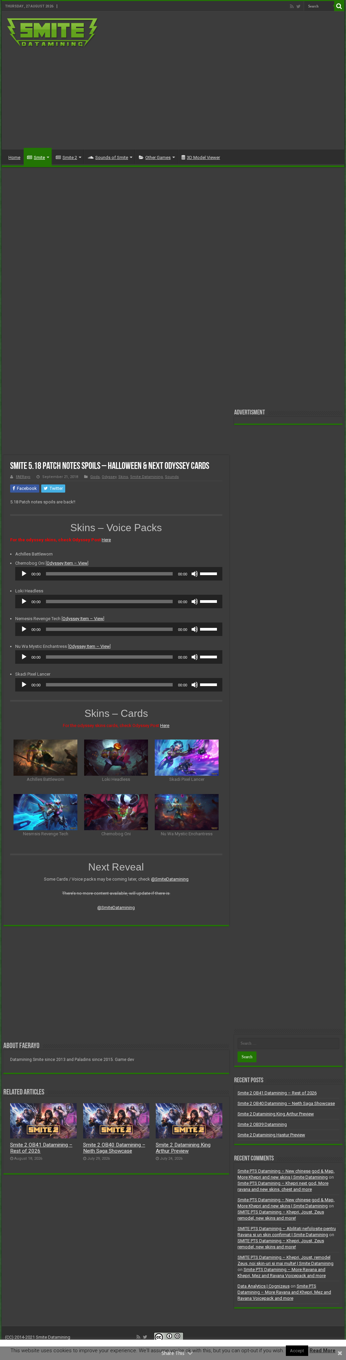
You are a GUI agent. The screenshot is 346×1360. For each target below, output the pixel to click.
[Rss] (291, 6)
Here (106, 539)
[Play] (24, 573)
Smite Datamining (146, 477)
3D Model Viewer (203, 157)
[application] (118, 574)
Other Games (158, 157)
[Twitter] (298, 6)
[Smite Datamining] (53, 32)
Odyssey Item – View (67, 563)
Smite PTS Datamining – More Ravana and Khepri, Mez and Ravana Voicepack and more (284, 1292)
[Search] (339, 6)
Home (14, 157)
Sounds (172, 477)
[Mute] (194, 573)
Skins (123, 477)
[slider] (209, 573)
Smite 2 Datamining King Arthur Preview (183, 1148)
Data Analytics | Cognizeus (264, 1286)
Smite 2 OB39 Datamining (262, 1124)
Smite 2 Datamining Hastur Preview (271, 1134)
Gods (95, 477)
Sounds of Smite (111, 157)
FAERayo (23, 477)
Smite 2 (70, 157)
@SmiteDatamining (170, 879)
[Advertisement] (216, 95)
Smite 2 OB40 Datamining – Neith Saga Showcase (114, 1148)
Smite (39, 157)
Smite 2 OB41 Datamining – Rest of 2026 (277, 1092)
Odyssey (109, 477)
